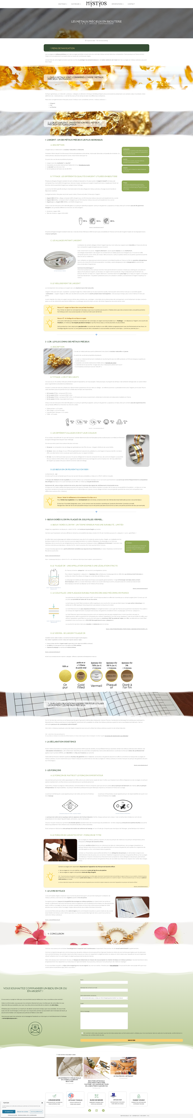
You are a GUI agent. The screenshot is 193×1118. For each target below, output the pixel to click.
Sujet (82, 1003)
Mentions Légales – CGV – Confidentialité (27, 1115)
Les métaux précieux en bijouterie (105, 23)
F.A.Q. (148, 1115)
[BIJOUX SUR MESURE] (96, 1096)
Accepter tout (9, 1111)
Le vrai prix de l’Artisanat (123, 1076)
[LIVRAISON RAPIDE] (54, 1096)
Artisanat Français (75, 1100)
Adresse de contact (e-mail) (88, 987)
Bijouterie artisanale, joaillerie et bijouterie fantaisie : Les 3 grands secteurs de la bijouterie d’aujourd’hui (96, 1083)
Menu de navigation (63, 48)
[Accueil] (79, 23)
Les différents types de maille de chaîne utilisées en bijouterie (69, 1079)
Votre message (84, 1011)
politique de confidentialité (91, 1035)
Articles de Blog (103, 40)
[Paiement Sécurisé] (139, 1096)
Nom (81, 980)
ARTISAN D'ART (117, 1100)
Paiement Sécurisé (139, 1100)
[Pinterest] (103, 1110)
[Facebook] (89, 1110)
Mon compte (143, 1115)
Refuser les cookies (22, 1111)
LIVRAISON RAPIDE (54, 1100)
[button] (42, 1103)
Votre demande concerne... (88, 995)
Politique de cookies (12, 1115)
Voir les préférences (36, 1111)
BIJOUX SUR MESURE (96, 1100)
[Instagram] (96, 1110)
